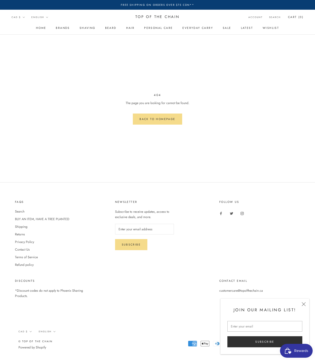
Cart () (295, 17)
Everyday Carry (197, 28)
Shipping (21, 226)
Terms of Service (26, 257)
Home (41, 28)
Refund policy (24, 264)
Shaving (87, 28)
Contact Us (22, 249)
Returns (20, 234)
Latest (247, 28)
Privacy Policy (24, 242)
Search (275, 17)
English (37, 17)
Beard (110, 28)
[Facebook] (221, 213)
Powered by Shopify (32, 347)
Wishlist (271, 28)
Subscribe (264, 342)
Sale (227, 28)
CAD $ (16, 17)
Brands (63, 28)
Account (255, 17)
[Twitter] (231, 213)
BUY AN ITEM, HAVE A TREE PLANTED (42, 219)
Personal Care (158, 28)
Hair (130, 28)
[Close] (304, 304)
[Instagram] (242, 213)
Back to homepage (157, 119)
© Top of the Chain (35, 341)
